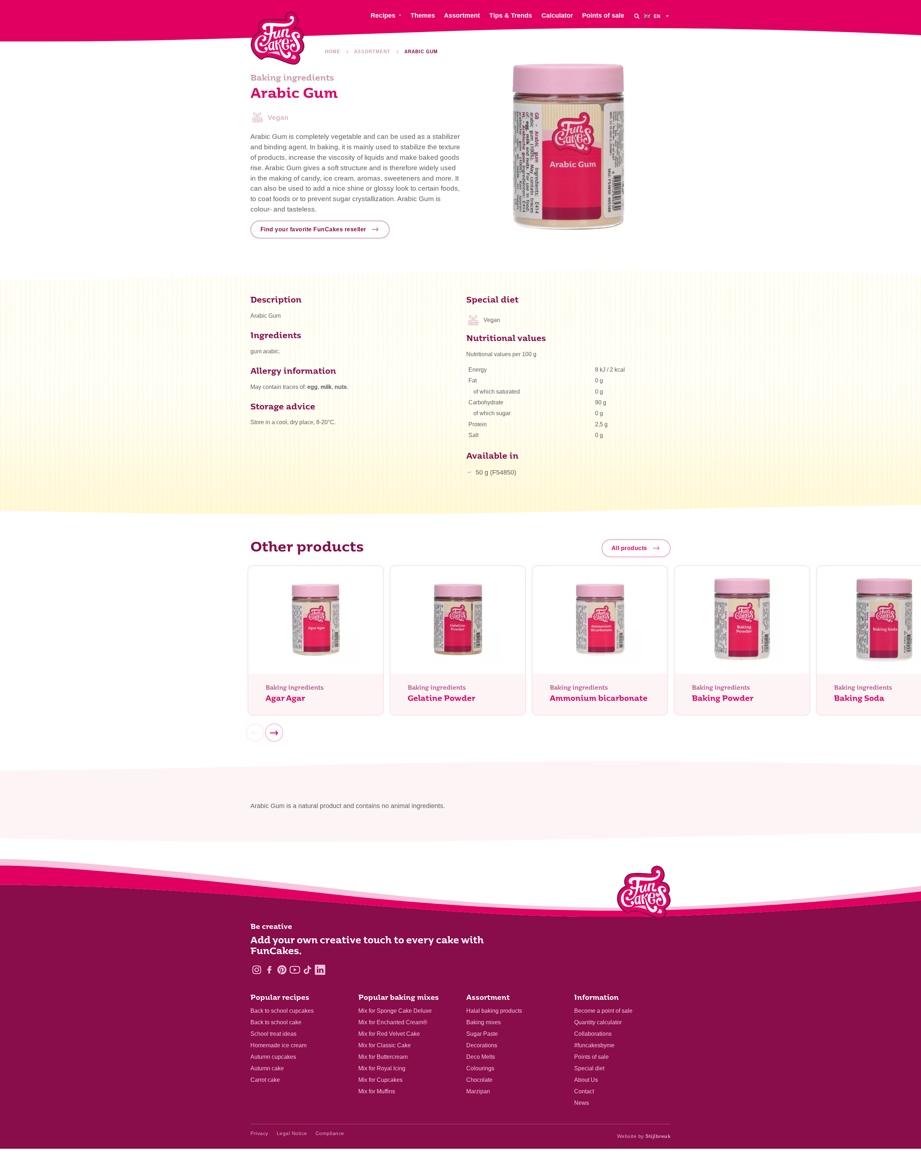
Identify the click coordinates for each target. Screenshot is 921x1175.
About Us (586, 1080)
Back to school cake (275, 1022)
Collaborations (593, 1034)
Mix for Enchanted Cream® (392, 1022)
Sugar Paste (482, 1034)
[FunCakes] (277, 38)
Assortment (372, 51)
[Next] (274, 733)
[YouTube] (295, 969)
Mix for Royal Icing (381, 1068)
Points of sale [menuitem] (603, 15)
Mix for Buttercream (383, 1057)
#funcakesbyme (594, 1045)
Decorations (481, 1045)
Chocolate (479, 1080)
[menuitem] (657, 16)
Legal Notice (292, 1133)
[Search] (637, 16)
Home (332, 51)
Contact (584, 1091)
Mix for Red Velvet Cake (389, 1034)
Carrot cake (265, 1080)
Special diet (589, 1068)
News (581, 1103)
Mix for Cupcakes (380, 1080)
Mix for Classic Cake (384, 1045)
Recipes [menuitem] (383, 15)
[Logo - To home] (644, 894)
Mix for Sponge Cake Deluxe (395, 1011)
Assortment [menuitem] (462, 15)
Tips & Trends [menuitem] (510, 15)
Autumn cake (267, 1068)
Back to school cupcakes (282, 1011)
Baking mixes (483, 1022)
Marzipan (478, 1091)
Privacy (259, 1133)
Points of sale (591, 1057)
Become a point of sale (603, 1011)
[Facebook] (269, 969)
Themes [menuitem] (422, 15)
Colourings (480, 1068)
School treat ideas (273, 1034)
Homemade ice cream (278, 1045)
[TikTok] (307, 969)
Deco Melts (480, 1057)
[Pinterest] (282, 969)
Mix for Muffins (376, 1091)
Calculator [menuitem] (557, 15)
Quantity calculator (598, 1022)
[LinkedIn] (320, 969)
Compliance (330, 1133)
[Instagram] (256, 969)
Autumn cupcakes (273, 1057)
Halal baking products (494, 1011)
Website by (644, 1136)
